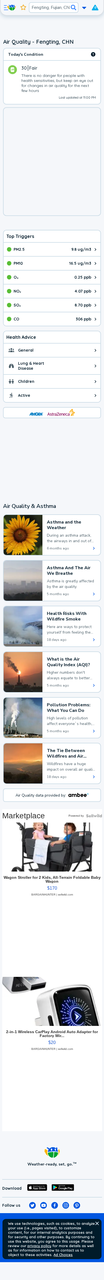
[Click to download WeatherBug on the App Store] (37, 1188)
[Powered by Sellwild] (94, 816)
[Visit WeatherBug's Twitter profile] (32, 1205)
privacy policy (39, 1246)
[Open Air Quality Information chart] (93, 54)
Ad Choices (63, 1254)
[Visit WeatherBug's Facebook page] (54, 1205)
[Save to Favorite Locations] (23, 7)
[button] (97, 1223)
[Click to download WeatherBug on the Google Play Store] (63, 1188)
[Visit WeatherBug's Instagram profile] (65, 1205)
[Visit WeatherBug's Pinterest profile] (76, 1205)
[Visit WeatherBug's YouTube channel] (43, 1205)
